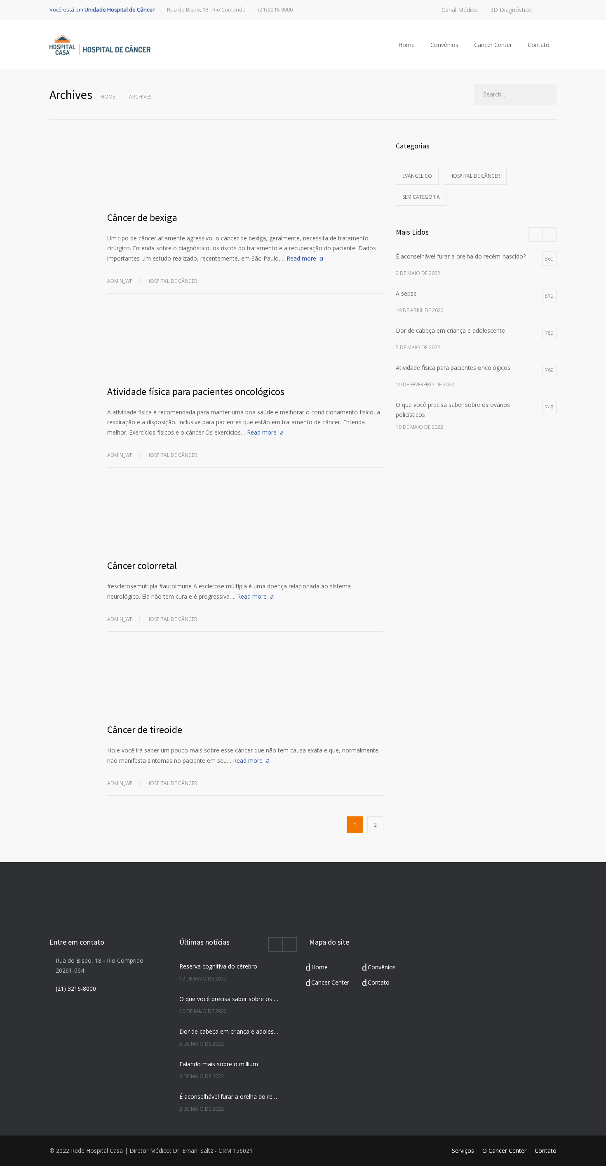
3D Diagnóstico (511, 10)
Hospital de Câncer (171, 280)
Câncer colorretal (142, 565)
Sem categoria (421, 196)
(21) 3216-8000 (275, 9)
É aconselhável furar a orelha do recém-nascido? (229, 1096)
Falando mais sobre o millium (218, 1064)
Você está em (102, 9)
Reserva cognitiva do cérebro (218, 966)
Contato (539, 45)
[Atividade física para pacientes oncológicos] (245, 345)
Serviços (463, 1150)
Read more (301, 258)
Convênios (444, 45)
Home (406, 45)
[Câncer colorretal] (245, 519)
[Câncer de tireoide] (245, 683)
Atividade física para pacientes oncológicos (195, 391)
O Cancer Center (504, 1150)
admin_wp (120, 280)
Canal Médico (460, 10)
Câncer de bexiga (142, 217)
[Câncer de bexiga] (245, 171)
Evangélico (417, 175)
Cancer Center (493, 45)
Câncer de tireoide (144, 729)
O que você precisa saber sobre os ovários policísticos (229, 999)
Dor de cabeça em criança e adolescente (229, 1031)
